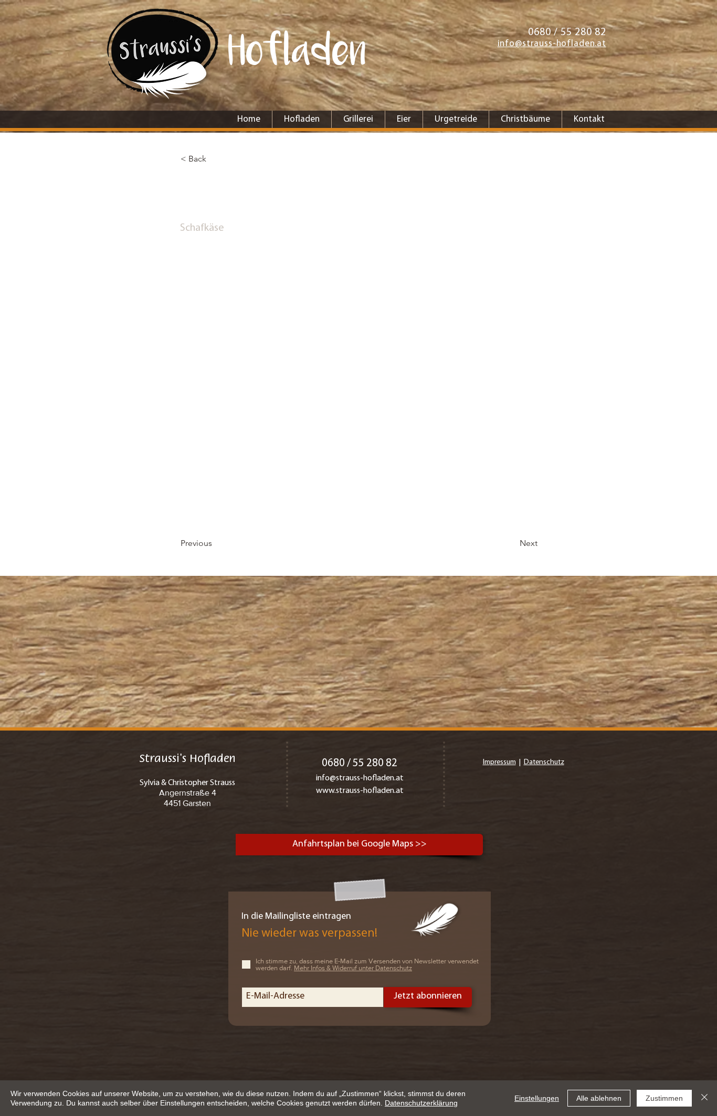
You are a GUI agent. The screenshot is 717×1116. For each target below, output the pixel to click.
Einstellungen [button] (536, 1098)
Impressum (499, 762)
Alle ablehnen (598, 1098)
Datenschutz (544, 762)
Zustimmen (664, 1098)
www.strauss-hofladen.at (360, 791)
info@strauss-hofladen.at (360, 778)
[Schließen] (704, 1098)
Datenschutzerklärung (421, 1103)
